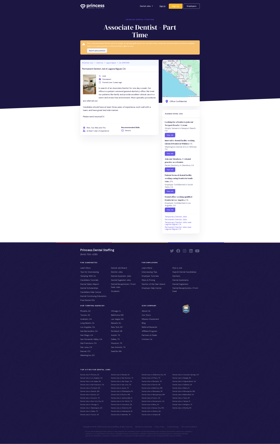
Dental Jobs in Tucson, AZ (89, 415)
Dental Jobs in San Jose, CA (121, 385)
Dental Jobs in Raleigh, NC (181, 378)
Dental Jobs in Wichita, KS (181, 408)
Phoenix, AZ (85, 311)
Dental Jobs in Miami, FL (181, 388)
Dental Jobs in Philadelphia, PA (122, 391)
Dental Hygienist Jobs (121, 280)
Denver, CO (85, 351)
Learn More (85, 268)
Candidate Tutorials (89, 280)
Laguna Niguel (111, 63)
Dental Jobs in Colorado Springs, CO (185, 375)
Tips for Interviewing (89, 272)
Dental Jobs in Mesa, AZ (150, 405)
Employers (191, 6)
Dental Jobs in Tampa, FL (181, 401)
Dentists (176, 276)
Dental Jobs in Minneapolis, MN (183, 391)
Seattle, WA (116, 351)
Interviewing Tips (149, 272)
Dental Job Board (119, 268)
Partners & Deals (149, 335)
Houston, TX (116, 343)
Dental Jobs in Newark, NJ (120, 375)
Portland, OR (116, 331)
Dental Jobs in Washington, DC (91, 408)
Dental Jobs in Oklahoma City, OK (154, 375)
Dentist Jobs (117, 272)
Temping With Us (88, 276)
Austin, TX (115, 335)
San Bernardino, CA (89, 331)
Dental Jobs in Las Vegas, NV (90, 381)
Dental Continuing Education (93, 296)
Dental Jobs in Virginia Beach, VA (184, 381)
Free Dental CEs (87, 300)
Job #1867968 (124, 63)
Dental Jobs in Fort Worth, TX (121, 401)
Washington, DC (87, 355)
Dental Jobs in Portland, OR (90, 388)
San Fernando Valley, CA (91, 339)
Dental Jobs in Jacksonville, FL (122, 398)
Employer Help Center (152, 288)
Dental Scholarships (89, 288)
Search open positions (97, 51)
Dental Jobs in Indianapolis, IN (121, 411)
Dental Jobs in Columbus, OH (121, 405)
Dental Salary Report (89, 284)
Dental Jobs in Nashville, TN (120, 415)
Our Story (146, 315)
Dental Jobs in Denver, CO (89, 395)
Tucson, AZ (85, 315)
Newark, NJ (116, 323)
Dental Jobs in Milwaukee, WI (152, 391)
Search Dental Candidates (184, 272)
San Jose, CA (86, 347)
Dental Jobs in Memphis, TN (152, 381)
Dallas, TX (115, 339)
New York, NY (117, 327)
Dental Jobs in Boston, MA (120, 395)
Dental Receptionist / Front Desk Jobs (123, 286)
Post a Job (177, 268)
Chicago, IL (116, 311)
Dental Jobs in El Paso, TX (151, 378)
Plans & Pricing (148, 280)
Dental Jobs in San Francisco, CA (92, 385)
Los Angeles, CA (87, 327)
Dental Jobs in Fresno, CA (151, 398)
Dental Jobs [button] (145, 6)
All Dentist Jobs (87, 63)
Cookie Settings (173, 427)
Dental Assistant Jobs (121, 276)
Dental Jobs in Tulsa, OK (181, 398)
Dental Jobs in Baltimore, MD (152, 388)
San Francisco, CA (88, 343)
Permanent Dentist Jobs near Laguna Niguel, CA (178, 228)
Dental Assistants (180, 280)
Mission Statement (150, 319)
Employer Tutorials (150, 276)
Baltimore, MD (117, 315)
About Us (146, 311)
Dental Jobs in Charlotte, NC (121, 408)
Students (115, 291)
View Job (170, 135)
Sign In (162, 6)
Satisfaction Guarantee (143, 427)
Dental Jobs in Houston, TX (90, 398)
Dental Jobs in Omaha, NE (151, 415)
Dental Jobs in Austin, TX (120, 388)
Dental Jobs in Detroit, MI (151, 385)
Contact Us (147, 339)
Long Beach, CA (87, 323)
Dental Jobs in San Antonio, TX (122, 378)
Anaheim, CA (86, 319)
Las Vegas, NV (117, 319)
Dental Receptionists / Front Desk (185, 290)
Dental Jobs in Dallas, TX (89, 411)
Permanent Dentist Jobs (176, 219)
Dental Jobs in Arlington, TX (182, 405)
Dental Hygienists (180, 284)
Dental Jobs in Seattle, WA (89, 391)
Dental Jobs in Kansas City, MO (153, 408)
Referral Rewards (149, 327)
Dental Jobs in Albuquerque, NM (153, 395)
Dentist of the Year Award (153, 284)
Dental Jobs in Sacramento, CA (153, 401)
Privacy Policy (159, 427)
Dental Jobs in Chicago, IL (89, 405)
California (99, 63)
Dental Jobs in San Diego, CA (121, 381)
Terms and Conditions (189, 427)
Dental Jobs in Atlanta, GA (151, 411)
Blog (144, 323)
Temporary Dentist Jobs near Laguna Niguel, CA (178, 223)
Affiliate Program (149, 331)
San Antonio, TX (118, 347)
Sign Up (175, 6)
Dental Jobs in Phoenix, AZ (89, 375)
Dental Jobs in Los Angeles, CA (91, 378)
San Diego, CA (86, 335)
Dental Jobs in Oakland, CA (182, 385)
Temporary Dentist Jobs (176, 216)
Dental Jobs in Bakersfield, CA (183, 395)
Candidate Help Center (90, 292)
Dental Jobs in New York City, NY (92, 401)
